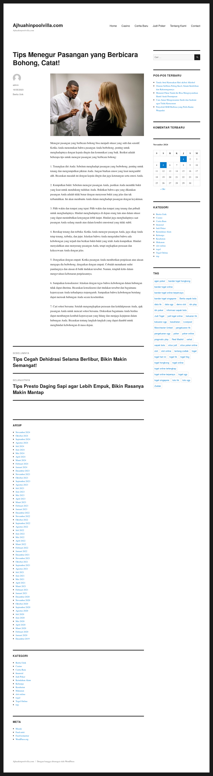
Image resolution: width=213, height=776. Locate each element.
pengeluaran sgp (162, 333)
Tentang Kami (178, 26)
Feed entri (20, 732)
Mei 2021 (20, 579)
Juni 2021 (20, 575)
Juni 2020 (20, 617)
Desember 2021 (23, 554)
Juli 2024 (20, 446)
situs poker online (188, 345)
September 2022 (23, 523)
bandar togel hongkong (179, 280)
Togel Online (21, 701)
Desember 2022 (23, 512)
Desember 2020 (23, 596)
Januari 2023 (21, 509)
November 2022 (23, 516)
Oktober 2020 (22, 603)
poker (176, 333)
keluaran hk (191, 316)
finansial (19, 673)
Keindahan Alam (23, 680)
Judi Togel (159, 316)
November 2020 (23, 600)
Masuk (19, 728)
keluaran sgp (160, 321)
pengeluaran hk (183, 327)
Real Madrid (177, 339)
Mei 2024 (20, 453)
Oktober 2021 (22, 561)
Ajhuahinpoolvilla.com (38, 25)
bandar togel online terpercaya (168, 292)
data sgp (169, 304)
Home (113, 26)
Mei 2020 (20, 621)
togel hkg (184, 356)
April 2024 (20, 456)
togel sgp (182, 374)
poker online (188, 333)
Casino (125, 26)
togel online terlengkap (165, 368)
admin (16, 84)
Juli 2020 (20, 614)
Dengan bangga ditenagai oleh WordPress (55, 761)
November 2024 (23, 432)
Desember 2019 (23, 638)
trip (17, 704)
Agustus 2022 (22, 526)
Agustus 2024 (22, 442)
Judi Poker (159, 26)
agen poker (159, 280)
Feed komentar (22, 735)
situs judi (172, 345)
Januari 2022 (21, 551)
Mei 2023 (20, 495)
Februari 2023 (22, 505)
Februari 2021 (22, 589)
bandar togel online (163, 286)
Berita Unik (18, 94)
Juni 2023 (20, 491)
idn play (193, 304)
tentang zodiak (181, 350)
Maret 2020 (21, 628)
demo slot (181, 304)
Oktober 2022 (22, 519)
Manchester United (163, 327)
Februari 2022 (22, 547)
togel (18, 697)
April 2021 (20, 582)
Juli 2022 (20, 530)
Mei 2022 (20, 537)
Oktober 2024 (22, 435)
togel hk (173, 356)
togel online (177, 362)
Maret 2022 (21, 544)
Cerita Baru (141, 26)
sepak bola (159, 345)
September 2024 (23, 439)
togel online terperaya (164, 374)
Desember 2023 (23, 470)
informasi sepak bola (177, 310)
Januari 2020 (21, 635)
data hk (158, 304)
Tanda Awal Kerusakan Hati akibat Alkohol (175, 82)
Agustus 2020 (22, 610)
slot (156, 350)
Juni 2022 (20, 533)
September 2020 (23, 607)
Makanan (20, 690)
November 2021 (23, 558)
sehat (189, 339)
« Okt (162, 189)
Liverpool (187, 321)
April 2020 (20, 624)
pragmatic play (161, 339)
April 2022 (20, 540)
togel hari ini (160, 356)
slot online (20, 694)
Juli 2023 (20, 488)
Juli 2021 (20, 572)
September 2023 (23, 481)
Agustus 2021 (22, 568)
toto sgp (186, 380)
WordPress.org (22, 739)
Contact (195, 26)
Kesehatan (20, 687)
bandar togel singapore (165, 298)
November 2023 (23, 474)
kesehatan (175, 321)
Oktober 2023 (22, 477)
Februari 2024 (22, 463)
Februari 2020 (22, 631)
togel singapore (161, 380)
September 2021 (23, 565)
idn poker (158, 310)
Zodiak (157, 386)
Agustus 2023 (22, 484)
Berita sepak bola (188, 298)
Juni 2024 (20, 449)
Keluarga (20, 683)
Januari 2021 (21, 593)
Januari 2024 (21, 467)
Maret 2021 (21, 586)
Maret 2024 (21, 460)
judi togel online (175, 316)
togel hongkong (161, 362)
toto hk (175, 380)
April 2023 (20, 498)
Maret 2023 (21, 502)
